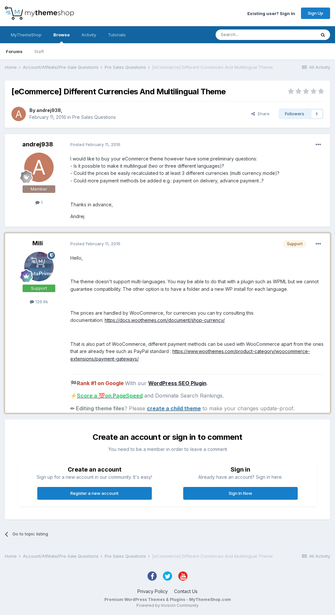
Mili (37, 243)
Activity (88, 34)
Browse (61, 34)
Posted (95, 144)
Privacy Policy (152, 591)
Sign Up (315, 13)
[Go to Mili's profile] (39, 266)
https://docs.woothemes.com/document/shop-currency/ (165, 320)
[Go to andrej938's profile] (18, 114)
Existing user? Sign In (271, 13)
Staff (39, 51)
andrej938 (48, 110)
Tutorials (117, 34)
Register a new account (94, 493)
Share (262, 113)
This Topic (296, 34)
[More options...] (318, 145)
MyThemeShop (26, 34)
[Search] (323, 34)
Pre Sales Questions (94, 117)
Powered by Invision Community (167, 605)
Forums (14, 51)
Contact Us (186, 591)
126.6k (41, 301)
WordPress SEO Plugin (177, 383)
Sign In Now (240, 493)
